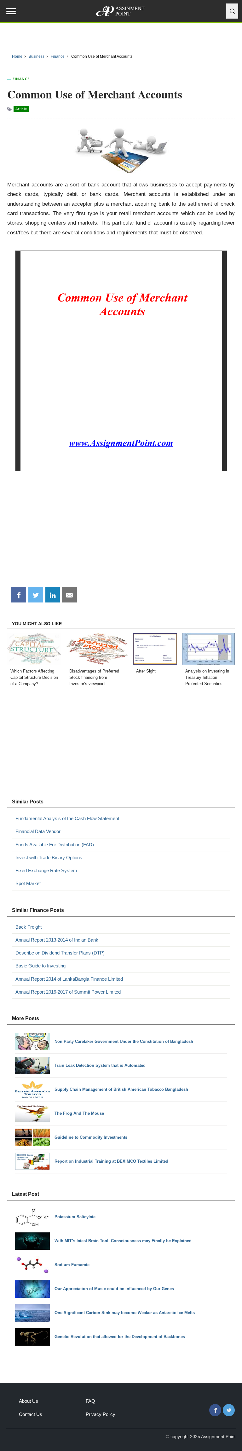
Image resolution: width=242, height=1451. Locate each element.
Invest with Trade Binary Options (48, 857)
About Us (28, 1401)
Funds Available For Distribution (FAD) (54, 844)
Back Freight (28, 927)
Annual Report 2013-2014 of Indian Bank (56, 940)
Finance (21, 78)
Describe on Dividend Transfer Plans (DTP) (60, 952)
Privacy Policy (100, 1414)
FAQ (90, 1401)
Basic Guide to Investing (40, 965)
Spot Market (28, 883)
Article (21, 109)
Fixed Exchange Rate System (46, 870)
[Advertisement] (121, 534)
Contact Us (30, 1414)
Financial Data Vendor (37, 831)
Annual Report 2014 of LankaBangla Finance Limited (69, 979)
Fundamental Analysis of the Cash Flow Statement (67, 818)
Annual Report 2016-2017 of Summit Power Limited (68, 992)
